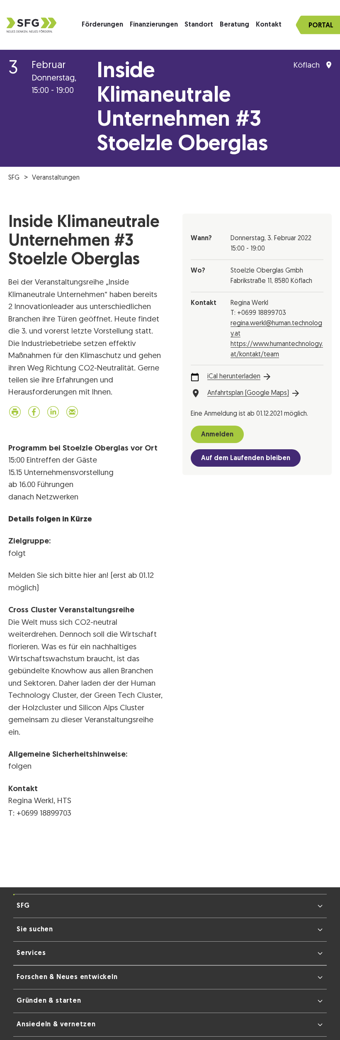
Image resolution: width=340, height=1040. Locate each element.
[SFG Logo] (31, 25)
